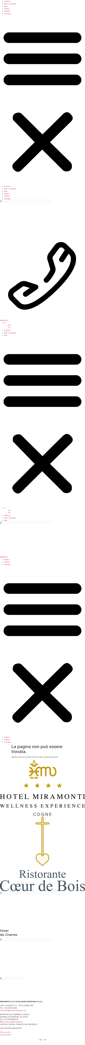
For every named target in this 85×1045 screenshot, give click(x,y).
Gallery (7, 9)
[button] (42, 100)
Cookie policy (5, 1035)
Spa (5, 6)
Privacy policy (5, 1032)
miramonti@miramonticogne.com (13, 1010)
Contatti (7, 14)
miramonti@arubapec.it (13, 1022)
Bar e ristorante (10, 4)
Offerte (7, 11)
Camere (7, 1)
